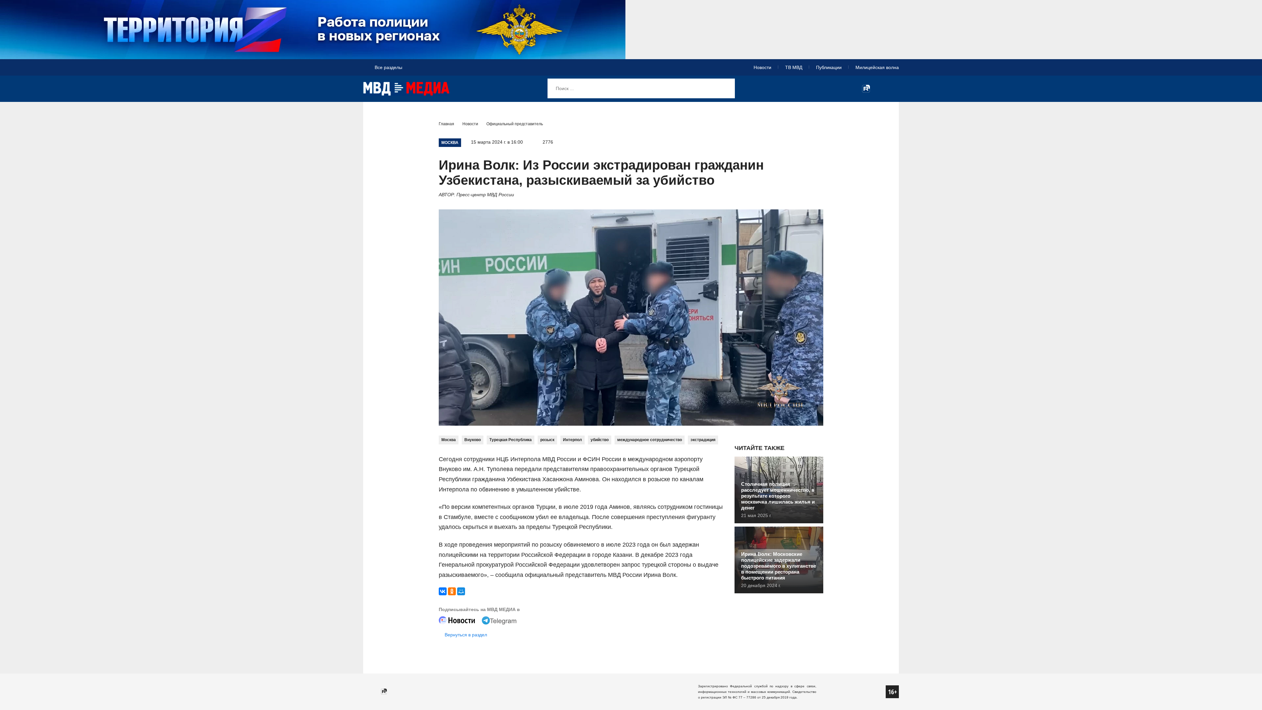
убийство (600, 440)
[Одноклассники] (452, 591)
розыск (547, 440)
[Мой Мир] (461, 591)
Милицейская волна (877, 67)
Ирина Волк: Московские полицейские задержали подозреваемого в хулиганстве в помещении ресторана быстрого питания (778, 565)
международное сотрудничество (649, 440)
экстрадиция (702, 440)
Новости (762, 67)
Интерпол (572, 440)
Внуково (472, 440)
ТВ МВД (793, 67)
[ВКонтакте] (443, 591)
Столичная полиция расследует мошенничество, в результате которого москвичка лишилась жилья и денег (778, 495)
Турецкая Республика (510, 440)
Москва (448, 440)
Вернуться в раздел (466, 634)
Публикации (829, 67)
